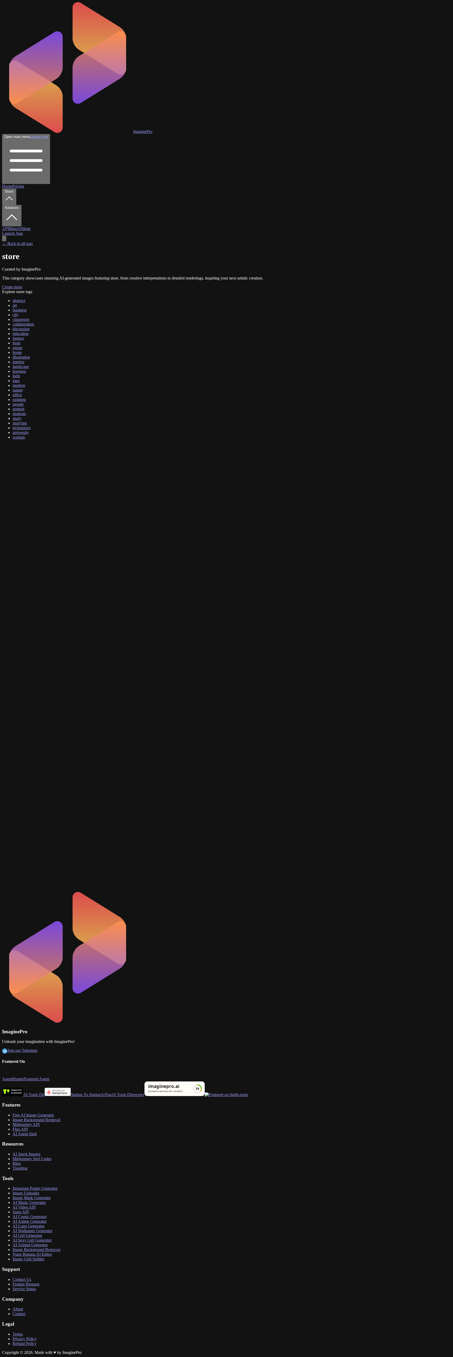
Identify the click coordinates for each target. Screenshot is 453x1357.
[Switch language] (4, 238)
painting (19, 399)
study (17, 418)
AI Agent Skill (25, 1134)
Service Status (24, 1289)
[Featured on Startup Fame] (58, 1094)
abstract (19, 300)
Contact (19, 1313)
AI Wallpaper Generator (32, 1230)
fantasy (18, 338)
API (5, 228)
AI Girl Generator (27, 1235)
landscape (21, 366)
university (21, 432)
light (16, 376)
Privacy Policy (25, 1339)
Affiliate (24, 228)
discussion (21, 329)
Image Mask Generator (32, 1198)
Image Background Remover (37, 1249)
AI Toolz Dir (34, 1094)
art (15, 305)
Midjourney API (26, 1124)
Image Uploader (26, 1193)
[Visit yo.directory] (12, 1094)
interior (18, 362)
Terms (18, 1334)
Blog (13, 228)
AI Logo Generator (29, 1226)
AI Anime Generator (30, 1221)
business (19, 310)
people (18, 404)
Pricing (18, 186)
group (17, 347)
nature (18, 390)
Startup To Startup (86, 1094)
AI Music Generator (29, 1202)
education (21, 333)
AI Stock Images (26, 1154)
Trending (20, 1168)
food (16, 343)
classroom (21, 319)
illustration (21, 357)
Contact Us (22, 1279)
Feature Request (26, 1284)
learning (19, 371)
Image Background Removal (36, 1120)
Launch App (39, 137)
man (16, 380)
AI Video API (24, 1207)
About (18, 1309)
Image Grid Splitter (28, 1259)
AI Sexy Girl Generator (32, 1240)
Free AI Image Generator (33, 1115)
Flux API (20, 1129)
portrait (18, 409)
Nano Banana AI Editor (32, 1254)
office (17, 395)
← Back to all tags (17, 243)
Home (7, 186)
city (16, 314)
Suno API (21, 1212)
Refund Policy (24, 1343)
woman (19, 437)
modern (19, 385)
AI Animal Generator (30, 1245)
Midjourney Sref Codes (32, 1159)
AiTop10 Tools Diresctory (122, 1094)
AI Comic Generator (30, 1216)
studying (20, 423)
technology (22, 428)
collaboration (23, 324)
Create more (12, 287)
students (19, 413)
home (17, 352)
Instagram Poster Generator (35, 1188)
